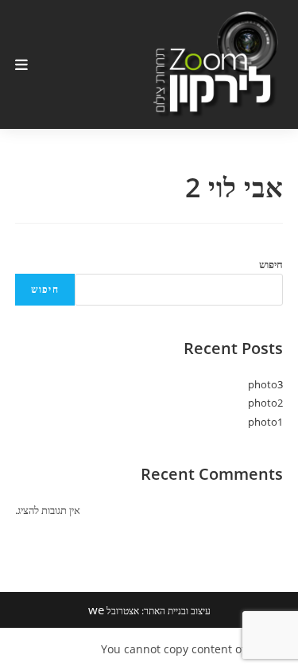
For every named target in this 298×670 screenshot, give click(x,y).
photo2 (265, 402)
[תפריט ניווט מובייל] (22, 64)
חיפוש (271, 264)
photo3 (265, 384)
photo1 (265, 422)
